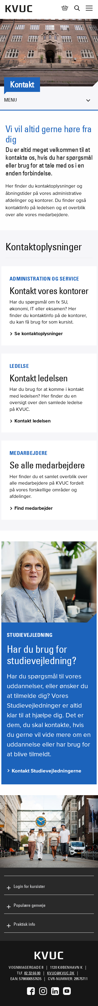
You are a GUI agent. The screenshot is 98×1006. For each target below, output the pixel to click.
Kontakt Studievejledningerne (46, 771)
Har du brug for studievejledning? (41, 655)
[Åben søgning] (77, 8)
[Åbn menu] (89, 8)
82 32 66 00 (32, 973)
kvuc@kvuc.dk (60, 973)
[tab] (49, 885)
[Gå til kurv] (64, 8)
